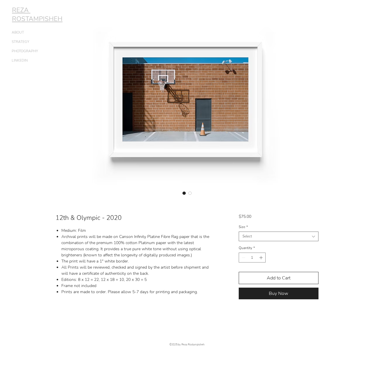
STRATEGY (20, 41)
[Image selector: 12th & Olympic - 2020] (184, 193)
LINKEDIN (20, 60)
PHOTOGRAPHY (25, 51)
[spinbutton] (252, 257)
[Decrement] (243, 257)
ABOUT (18, 32)
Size (243, 227)
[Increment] (261, 257)
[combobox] (278, 236)
